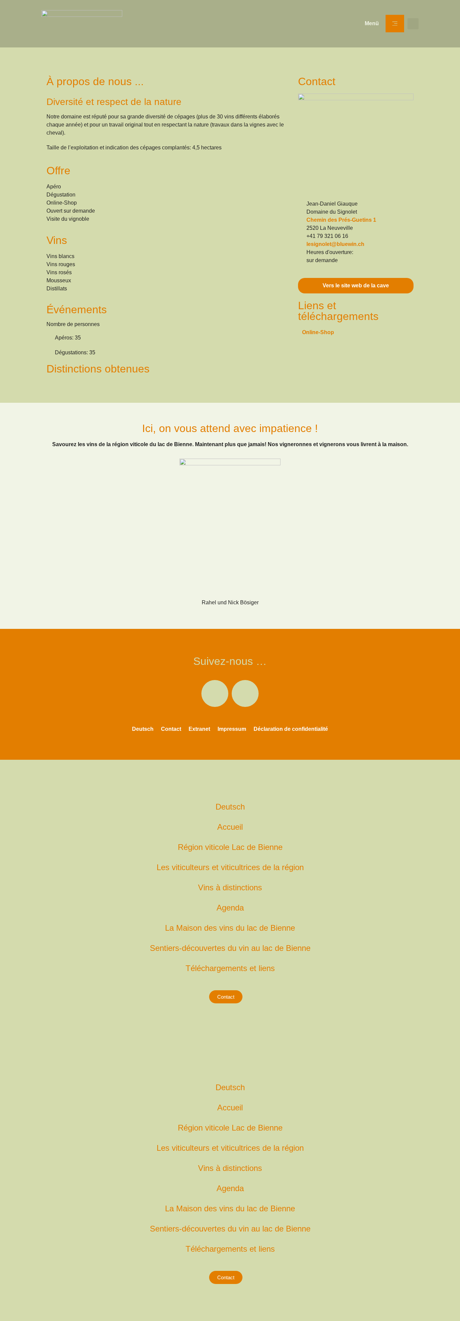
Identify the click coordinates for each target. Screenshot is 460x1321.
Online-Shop (318, 332)
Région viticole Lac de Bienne (230, 847)
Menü (372, 23)
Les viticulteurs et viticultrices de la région (230, 867)
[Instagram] (245, 693)
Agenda (230, 907)
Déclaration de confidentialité (291, 729)
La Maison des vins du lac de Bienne (230, 927)
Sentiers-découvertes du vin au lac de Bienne (230, 948)
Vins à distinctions (230, 887)
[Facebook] (214, 693)
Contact (171, 729)
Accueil (230, 826)
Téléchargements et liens (230, 968)
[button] (413, 23)
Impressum (232, 729)
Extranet (199, 729)
